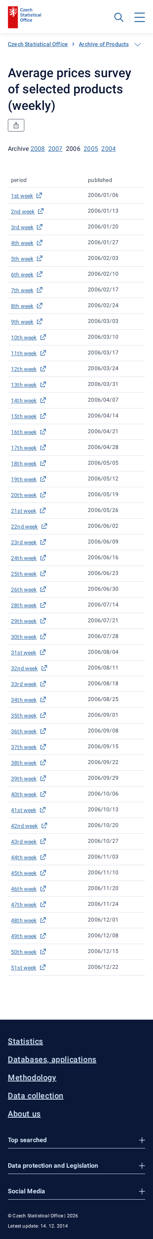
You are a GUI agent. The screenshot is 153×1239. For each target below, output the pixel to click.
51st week (23, 967)
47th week (24, 904)
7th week (22, 290)
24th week (24, 558)
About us (24, 1113)
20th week (24, 495)
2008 (38, 148)
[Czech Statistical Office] (24, 17)
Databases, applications (52, 1059)
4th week (22, 243)
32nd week (24, 668)
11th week (24, 353)
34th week (24, 700)
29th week (24, 621)
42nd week (24, 826)
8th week (22, 306)
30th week (24, 637)
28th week (24, 605)
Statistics (25, 1041)
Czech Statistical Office (38, 44)
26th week (24, 589)
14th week (24, 400)
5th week (22, 259)
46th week (24, 889)
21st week (23, 511)
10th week (24, 337)
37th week (24, 747)
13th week (24, 385)
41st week (23, 810)
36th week (24, 731)
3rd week (22, 227)
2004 (108, 148)
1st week (22, 196)
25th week (24, 574)
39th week (24, 778)
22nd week (24, 526)
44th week (24, 857)
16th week (24, 432)
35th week (24, 715)
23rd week (24, 542)
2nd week (23, 211)
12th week (24, 369)
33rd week (24, 684)
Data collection (36, 1095)
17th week (24, 448)
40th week (24, 794)
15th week (24, 416)
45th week (24, 873)
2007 (55, 148)
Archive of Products (104, 44)
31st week (23, 652)
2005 (91, 148)
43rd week (24, 841)
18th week (24, 463)
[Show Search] (118, 17)
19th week (24, 479)
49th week (24, 936)
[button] (76, 1140)
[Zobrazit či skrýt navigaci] (137, 44)
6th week (22, 274)
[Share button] (16, 125)
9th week (22, 322)
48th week (24, 920)
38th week (24, 763)
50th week (24, 952)
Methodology (32, 1077)
